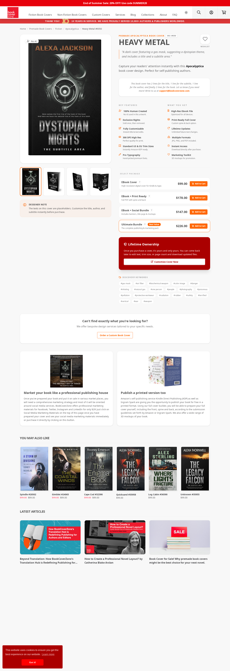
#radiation (163, 295)
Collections (147, 14)
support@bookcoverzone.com (174, 90)
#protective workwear (144, 295)
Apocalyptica (72, 28)
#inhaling (125, 289)
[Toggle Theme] (186, 12)
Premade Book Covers (40, 28)
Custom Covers (101, 14)
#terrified (202, 295)
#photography (186, 289)
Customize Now (67, 99)
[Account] (211, 12)
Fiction (58, 28)
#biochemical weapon (158, 283)
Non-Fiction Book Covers (72, 14)
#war (136, 301)
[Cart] (223, 12)
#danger (194, 283)
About (163, 14)
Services (120, 14)
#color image (179, 283)
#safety (189, 295)
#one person (156, 289)
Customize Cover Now (166, 261)
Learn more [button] (48, 654)
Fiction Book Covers (40, 14)
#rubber (177, 295)
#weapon (148, 301)
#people (170, 289)
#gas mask (125, 283)
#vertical (124, 301)
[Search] (198, 12)
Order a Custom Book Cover (115, 335)
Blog (133, 14)
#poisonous (202, 289)
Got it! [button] (32, 662)
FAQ (174, 14)
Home (23, 28)
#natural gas (139, 289)
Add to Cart (200, 183)
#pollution (125, 295)
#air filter (140, 283)
